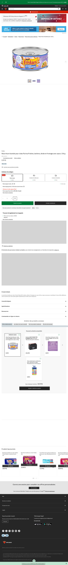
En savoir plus (37, 520)
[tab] (12, 177)
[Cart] (65, 9)
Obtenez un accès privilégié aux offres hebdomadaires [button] (33, 563)
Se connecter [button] (34, 487)
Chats (15, 36)
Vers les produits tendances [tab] (35, 324)
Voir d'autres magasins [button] (8, 192)
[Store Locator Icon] (2, 6)
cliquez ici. (56, 250)
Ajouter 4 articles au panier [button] (34, 388)
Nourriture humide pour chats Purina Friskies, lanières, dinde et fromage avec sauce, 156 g (33, 153)
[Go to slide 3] (38, 81)
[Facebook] (3, 531)
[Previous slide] (2, 2)
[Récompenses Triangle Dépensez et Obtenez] (50, 18)
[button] (58, 9)
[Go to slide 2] (34, 81)
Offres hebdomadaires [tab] (7, 324)
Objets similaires (17, 158)
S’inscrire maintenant (50, 491)
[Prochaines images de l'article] (66, 62)
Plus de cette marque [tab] (47, 324)
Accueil (5, 36)
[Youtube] (13, 531)
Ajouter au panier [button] (17, 203)
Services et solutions (6, 500)
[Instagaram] (9, 531)
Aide (3, 496)
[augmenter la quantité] (3, 198)
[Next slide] (65, 2)
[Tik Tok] (19, 531)
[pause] (6, 2)
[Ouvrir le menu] (2, 9)
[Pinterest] (16, 531)
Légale (3, 510)
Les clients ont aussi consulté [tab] (20, 324)
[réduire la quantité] (11, 198)
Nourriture (21, 36)
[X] (6, 531)
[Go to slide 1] (29, 81)
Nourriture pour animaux (31, 36)
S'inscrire (5, 521)
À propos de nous (6, 505)
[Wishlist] (62, 9)
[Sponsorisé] (34, 29)
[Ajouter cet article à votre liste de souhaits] (15, 198)
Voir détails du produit (7, 158)
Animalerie (10, 36)
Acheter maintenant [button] (50, 203)
